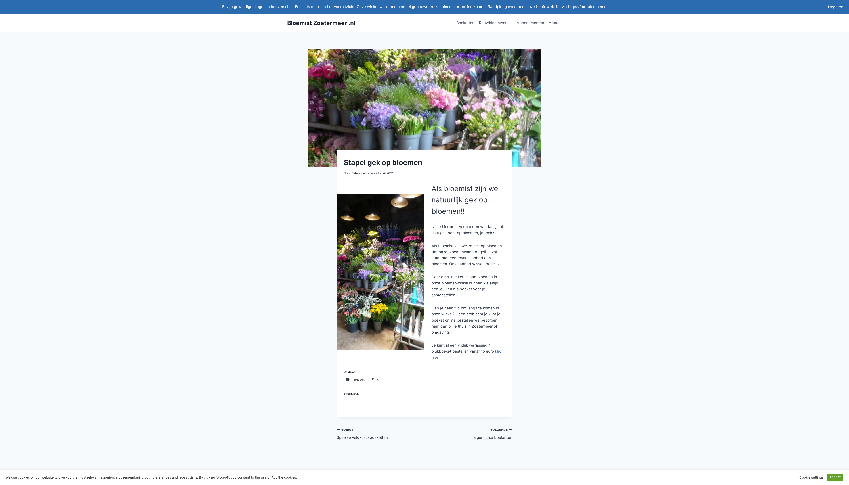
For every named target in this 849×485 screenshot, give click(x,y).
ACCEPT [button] (835, 477)
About (554, 23)
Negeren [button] (835, 7)
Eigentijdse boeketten (493, 434)
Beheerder (358, 173)
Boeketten (465, 23)
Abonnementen (530, 23)
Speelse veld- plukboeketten (362, 434)
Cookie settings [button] (811, 477)
